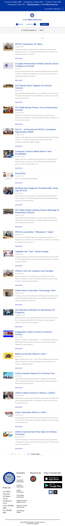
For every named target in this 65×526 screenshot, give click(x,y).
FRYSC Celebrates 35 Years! (29, 44)
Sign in (44, 24)
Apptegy (36, 523)
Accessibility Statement (52, 9)
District (19, 477)
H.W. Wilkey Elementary (28, 30)
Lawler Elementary (20, 491)
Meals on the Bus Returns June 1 (31, 354)
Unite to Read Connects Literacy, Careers (35, 393)
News (42, 30)
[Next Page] (28, 454)
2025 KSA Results (33, 4)
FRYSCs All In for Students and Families (34, 271)
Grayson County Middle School (22, 501)
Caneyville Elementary (20, 481)
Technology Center (20, 511)
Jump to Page (35, 454)
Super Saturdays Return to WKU (30, 412)
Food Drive (20, 173)
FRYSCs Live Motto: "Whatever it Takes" (34, 232)
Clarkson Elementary (20, 486)
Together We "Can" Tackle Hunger (31, 251)
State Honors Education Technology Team (35, 290)
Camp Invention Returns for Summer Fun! (35, 373)
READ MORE (19, 58)
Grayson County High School (22, 506)
